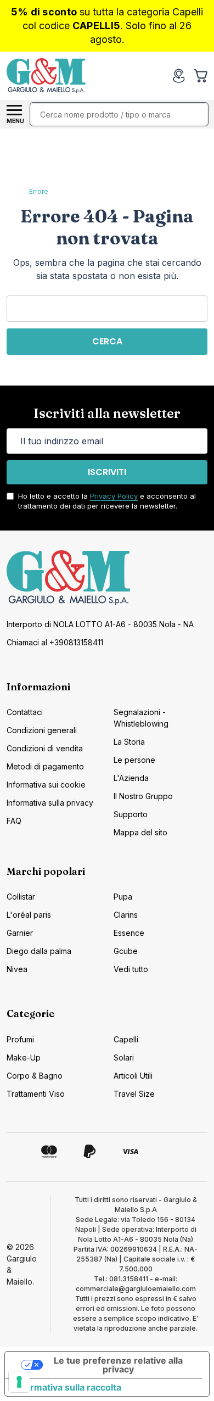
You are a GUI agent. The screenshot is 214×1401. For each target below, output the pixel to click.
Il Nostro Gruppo (143, 796)
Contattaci (25, 712)
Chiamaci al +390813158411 (55, 642)
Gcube (126, 951)
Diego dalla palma (39, 951)
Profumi (20, 1039)
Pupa (123, 896)
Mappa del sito (140, 832)
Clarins (126, 914)
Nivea (17, 969)
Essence (129, 932)
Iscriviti (107, 472)
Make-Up (24, 1057)
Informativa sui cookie (46, 784)
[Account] (179, 76)
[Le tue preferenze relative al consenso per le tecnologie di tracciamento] (19, 1381)
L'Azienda (131, 778)
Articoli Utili (133, 1075)
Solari (124, 1057)
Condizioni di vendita (45, 748)
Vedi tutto (131, 969)
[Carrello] (202, 76)
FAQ (14, 820)
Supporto (131, 814)
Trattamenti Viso (36, 1093)
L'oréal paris (29, 914)
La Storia (129, 741)
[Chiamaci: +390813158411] (157, 76)
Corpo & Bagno (35, 1075)
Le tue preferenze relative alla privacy (118, 1365)
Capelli (126, 1039)
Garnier (20, 932)
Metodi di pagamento (45, 766)
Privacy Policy (114, 496)
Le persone (134, 759)
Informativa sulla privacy (50, 802)
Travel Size (134, 1093)
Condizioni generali (42, 730)
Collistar (21, 896)
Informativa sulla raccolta (67, 1387)
